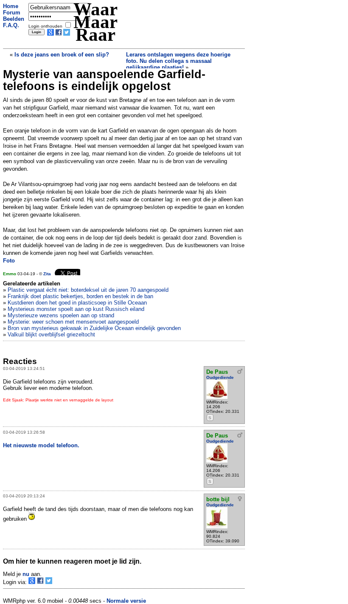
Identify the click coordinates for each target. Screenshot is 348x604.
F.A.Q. (11, 25)
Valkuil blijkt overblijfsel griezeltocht (51, 334)
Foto (9, 260)
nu (25, 574)
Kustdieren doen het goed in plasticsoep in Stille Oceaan (77, 302)
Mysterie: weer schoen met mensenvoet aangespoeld (73, 322)
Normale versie (126, 601)
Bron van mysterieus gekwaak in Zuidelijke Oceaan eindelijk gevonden (94, 328)
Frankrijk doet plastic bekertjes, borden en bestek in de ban (80, 296)
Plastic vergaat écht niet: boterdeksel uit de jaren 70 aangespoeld (88, 290)
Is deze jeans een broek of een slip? (61, 54)
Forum (11, 12)
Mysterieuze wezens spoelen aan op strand (61, 315)
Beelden (13, 19)
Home (10, 6)
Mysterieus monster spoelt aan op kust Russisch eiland (76, 309)
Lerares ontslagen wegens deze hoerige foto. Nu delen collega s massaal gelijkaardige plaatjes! (178, 61)
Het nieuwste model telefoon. (41, 445)
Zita (47, 273)
